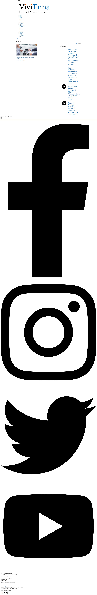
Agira (20, 16)
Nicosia (21, 27)
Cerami (21, 24)
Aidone (21, 17)
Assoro (21, 18)
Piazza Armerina (22, 30)
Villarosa (21, 36)
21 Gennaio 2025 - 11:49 (21, 60)
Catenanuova (22, 22)
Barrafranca (22, 19)
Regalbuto (21, 32)
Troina (21, 34)
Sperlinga (21, 33)
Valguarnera (22, 35)
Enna (20, 15)
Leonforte (21, 26)
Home (77, 43)
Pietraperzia (22, 31)
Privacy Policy (19, 1)
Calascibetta (22, 20)
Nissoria (21, 28)
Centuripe (21, 23)
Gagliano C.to (22, 25)
